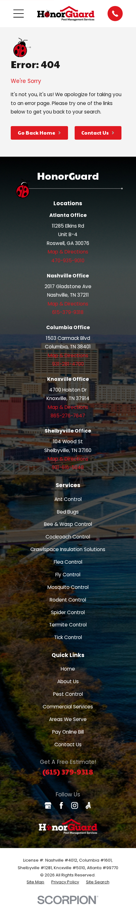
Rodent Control (68, 599)
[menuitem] (35, 882)
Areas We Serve (68, 719)
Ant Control (68, 499)
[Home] (66, 13)
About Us (68, 681)
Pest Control (68, 694)
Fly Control (67, 574)
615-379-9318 (67, 312)
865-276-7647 (68, 415)
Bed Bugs (68, 512)
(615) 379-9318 (67, 771)
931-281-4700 (68, 364)
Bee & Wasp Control (68, 524)
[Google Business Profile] (48, 805)
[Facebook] (61, 805)
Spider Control (68, 612)
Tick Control (68, 637)
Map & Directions (68, 251)
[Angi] (88, 805)
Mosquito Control (68, 587)
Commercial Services (68, 706)
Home (68, 669)
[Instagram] (74, 805)
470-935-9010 (67, 260)
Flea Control (68, 562)
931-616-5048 (68, 467)
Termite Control (68, 624)
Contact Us (68, 744)
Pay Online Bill (68, 732)
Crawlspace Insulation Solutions (67, 549)
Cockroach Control (68, 536)
